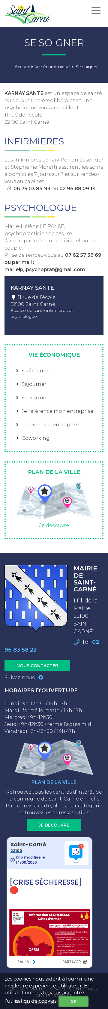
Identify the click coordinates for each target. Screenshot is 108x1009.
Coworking (36, 438)
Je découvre (54, 525)
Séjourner (34, 384)
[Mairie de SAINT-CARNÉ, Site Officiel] (27, 13)
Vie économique (52, 67)
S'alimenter (36, 371)
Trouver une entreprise (50, 425)
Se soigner (35, 398)
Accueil (22, 67)
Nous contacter (37, 665)
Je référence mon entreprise (57, 411)
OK (73, 1001)
